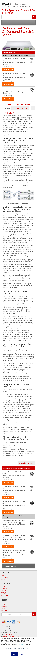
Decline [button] (22, 654)
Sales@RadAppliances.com (11, 636)
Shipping (4, 607)
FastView (4, 588)
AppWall (3, 592)
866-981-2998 (7, 635)
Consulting (4, 610)
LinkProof (4, 590)
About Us (4, 603)
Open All (21, 463)
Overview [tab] (6, 108)
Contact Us (4, 579)
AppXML (4, 594)
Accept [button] (14, 654)
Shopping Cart (5, 577)
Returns (3, 608)
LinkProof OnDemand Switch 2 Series (16, 468)
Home (3, 575)
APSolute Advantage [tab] (20, 108)
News (3, 605)
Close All (31, 463)
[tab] (18, 468)
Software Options (9, 566)
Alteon (3, 586)
